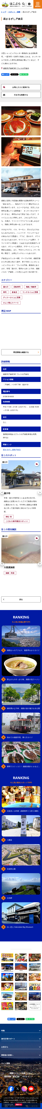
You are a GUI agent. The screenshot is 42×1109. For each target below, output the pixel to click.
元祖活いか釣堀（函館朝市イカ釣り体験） (23, 811)
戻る (21, 599)
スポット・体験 (14, 12)
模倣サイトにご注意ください (21, 1073)
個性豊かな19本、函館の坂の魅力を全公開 (23, 708)
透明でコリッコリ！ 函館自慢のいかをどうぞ (23, 766)
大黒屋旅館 (9, 567)
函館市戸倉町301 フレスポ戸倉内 (16, 68)
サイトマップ (27, 1076)
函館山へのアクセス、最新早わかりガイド (23, 650)
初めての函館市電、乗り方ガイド (20, 737)
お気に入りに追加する (21, 87)
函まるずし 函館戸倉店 (12, 449)
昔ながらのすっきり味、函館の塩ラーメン (23, 679)
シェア (6, 74)
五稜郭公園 (11, 869)
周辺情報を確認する (21, 352)
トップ (3, 12)
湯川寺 (7, 493)
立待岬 (9, 898)
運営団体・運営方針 (12, 1076)
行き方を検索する (21, 95)
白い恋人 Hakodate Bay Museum (20, 927)
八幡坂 (9, 840)
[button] (2, 492)
